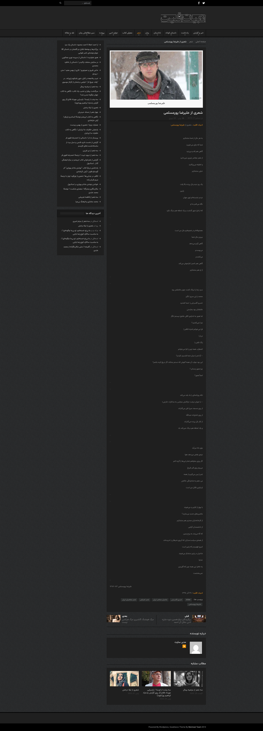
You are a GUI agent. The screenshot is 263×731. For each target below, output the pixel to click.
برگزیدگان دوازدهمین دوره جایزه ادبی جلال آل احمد (176, 621)
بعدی (124, 616)
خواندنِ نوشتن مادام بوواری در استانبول (83, 184)
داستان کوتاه (171, 33)
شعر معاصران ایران (129, 599)
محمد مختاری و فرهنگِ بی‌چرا (86, 201)
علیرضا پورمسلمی (178, 125)
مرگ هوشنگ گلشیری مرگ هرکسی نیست (138, 621)
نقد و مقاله (69, 33)
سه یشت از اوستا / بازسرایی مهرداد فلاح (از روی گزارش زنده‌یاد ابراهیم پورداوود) (157, 692)
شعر (139, 33)
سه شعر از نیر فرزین (90, 150)
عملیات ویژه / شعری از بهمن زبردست (84, 125)
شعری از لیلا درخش (130, 690)
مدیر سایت (180, 642)
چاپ (179, 118)
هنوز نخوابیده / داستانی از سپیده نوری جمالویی (80, 57)
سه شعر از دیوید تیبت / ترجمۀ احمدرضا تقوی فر (79, 155)
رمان (147, 33)
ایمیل (171, 118)
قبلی (187, 616)
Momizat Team (194, 727)
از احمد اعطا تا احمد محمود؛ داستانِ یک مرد (81, 44)
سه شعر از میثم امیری (81, 221)
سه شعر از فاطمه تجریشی (88, 197)
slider (188, 599)
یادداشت (185, 33)
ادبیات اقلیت (198, 125)
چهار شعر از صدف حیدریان (88, 112)
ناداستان (157, 33)
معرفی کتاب (127, 33)
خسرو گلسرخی (176, 599)
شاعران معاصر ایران (160, 599)
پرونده (101, 33)
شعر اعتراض (144, 599)
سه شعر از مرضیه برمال (193, 690)
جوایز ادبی (113, 33)
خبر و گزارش (198, 33)
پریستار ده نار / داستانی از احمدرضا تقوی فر (82, 137)
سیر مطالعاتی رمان (87, 33)
